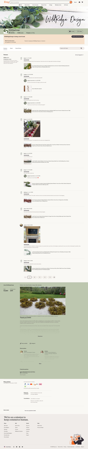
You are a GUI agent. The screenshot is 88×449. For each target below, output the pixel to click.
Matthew (25, 192)
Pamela (25, 260)
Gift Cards (66, 4)
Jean (25, 208)
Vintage (50, 4)
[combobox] (39, 2)
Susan (25, 169)
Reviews (5, 48)
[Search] (70, 2)
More (40, 363)
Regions (82, 446)
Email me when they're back (77, 36)
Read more (40, 336)
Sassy (25, 96)
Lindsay (25, 74)
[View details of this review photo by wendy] (32, 234)
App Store (8, 441)
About (11, 48)
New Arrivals (27, 4)
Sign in (75, 2)
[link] (25, 277)
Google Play (17, 441)
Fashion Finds (43, 4)
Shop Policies (18, 48)
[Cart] (82, 2)
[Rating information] (9, 33)
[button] (72, 31)
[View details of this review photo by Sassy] (32, 128)
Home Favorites (35, 4)
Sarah (25, 58)
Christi (28, 80)
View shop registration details (30, 410)
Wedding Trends (58, 4)
